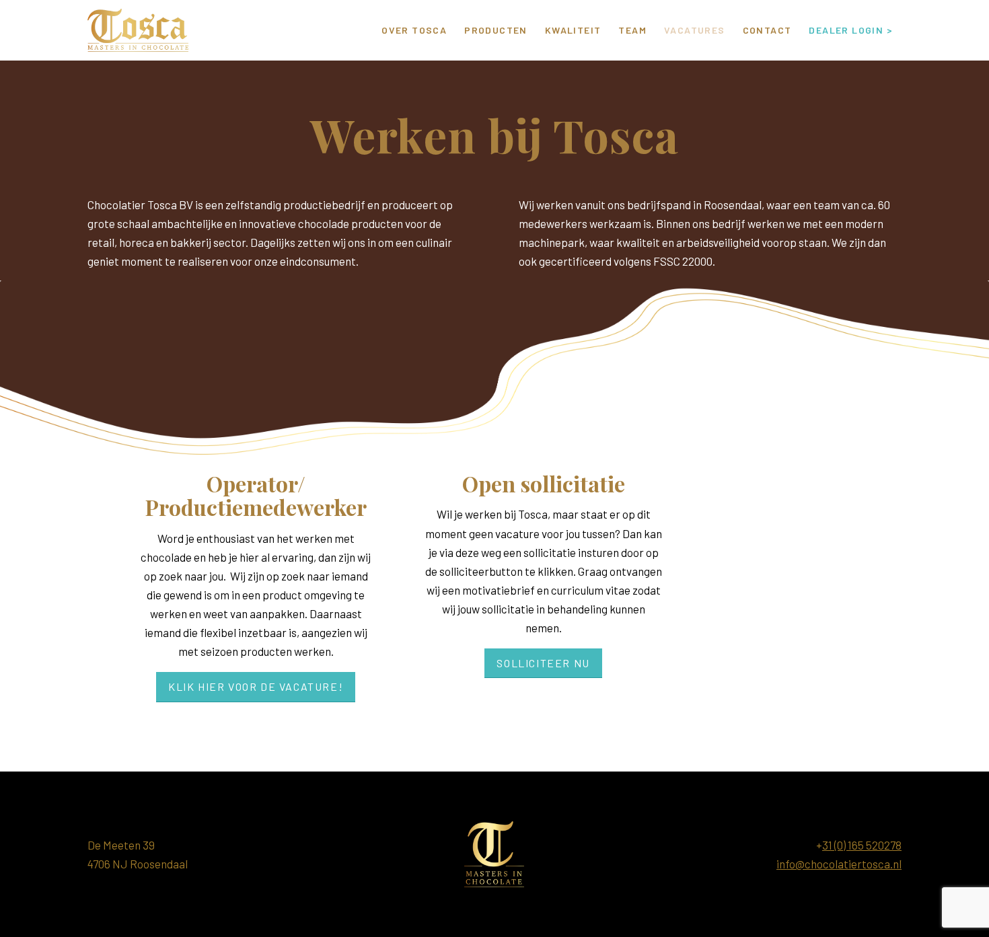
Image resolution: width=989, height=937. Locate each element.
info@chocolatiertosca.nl (839, 863)
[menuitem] (414, 30)
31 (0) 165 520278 (862, 845)
